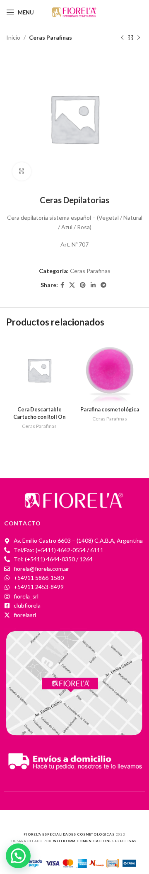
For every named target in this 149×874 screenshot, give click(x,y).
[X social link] (72, 285)
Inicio (13, 37)
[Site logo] (74, 11)
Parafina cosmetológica (109, 409)
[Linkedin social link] (93, 285)
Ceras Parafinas (50, 37)
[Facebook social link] (62, 285)
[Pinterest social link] (82, 285)
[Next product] (139, 37)
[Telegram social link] (103, 285)
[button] (18, 855)
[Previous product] (122, 37)
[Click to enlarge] (21, 171)
